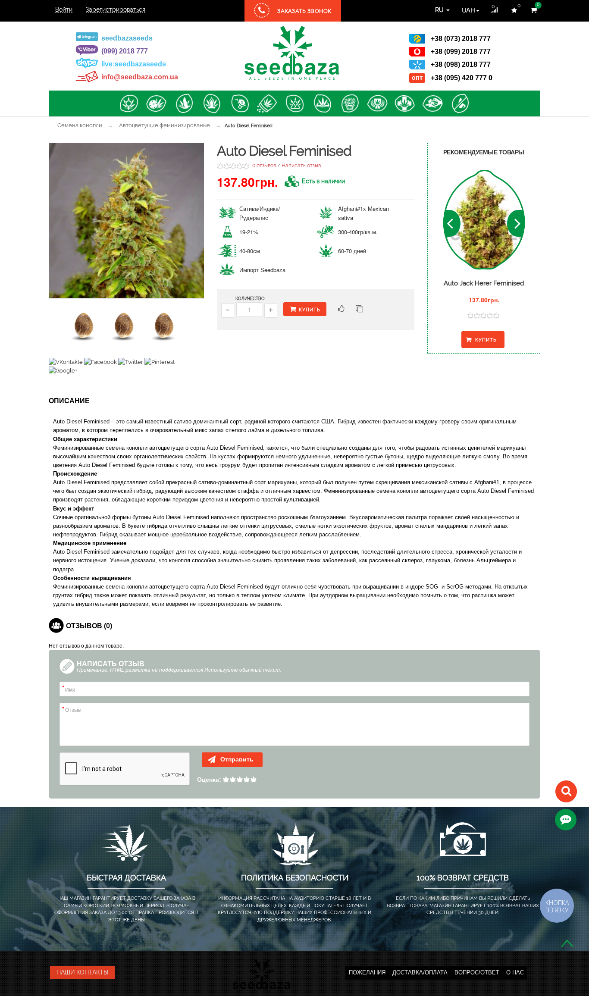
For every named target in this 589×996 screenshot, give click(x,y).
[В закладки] (340, 310)
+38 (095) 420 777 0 (461, 77)
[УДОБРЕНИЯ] (267, 103)
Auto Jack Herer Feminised (484, 283)
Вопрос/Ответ (476, 972)
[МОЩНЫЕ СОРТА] (322, 103)
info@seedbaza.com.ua (139, 77)
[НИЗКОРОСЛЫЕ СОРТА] (432, 103)
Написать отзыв (301, 166)
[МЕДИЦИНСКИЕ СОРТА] (405, 103)
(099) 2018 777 (124, 51)
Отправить (236, 759)
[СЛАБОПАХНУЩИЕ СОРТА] (460, 103)
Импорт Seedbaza (262, 270)
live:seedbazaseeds (133, 64)
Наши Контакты (82, 972)
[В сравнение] (359, 309)
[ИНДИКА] (212, 103)
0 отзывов (264, 166)
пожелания (367, 972)
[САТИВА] (184, 103)
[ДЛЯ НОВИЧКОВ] (294, 103)
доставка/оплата (420, 972)
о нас (515, 972)
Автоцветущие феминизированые (164, 125)
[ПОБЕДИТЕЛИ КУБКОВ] (377, 103)
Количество (250, 298)
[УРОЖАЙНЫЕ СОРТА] (349, 103)
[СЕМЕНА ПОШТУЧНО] (239, 103)
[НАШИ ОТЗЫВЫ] (565, 819)
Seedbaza (292, 53)
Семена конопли (79, 125)
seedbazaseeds (127, 38)
